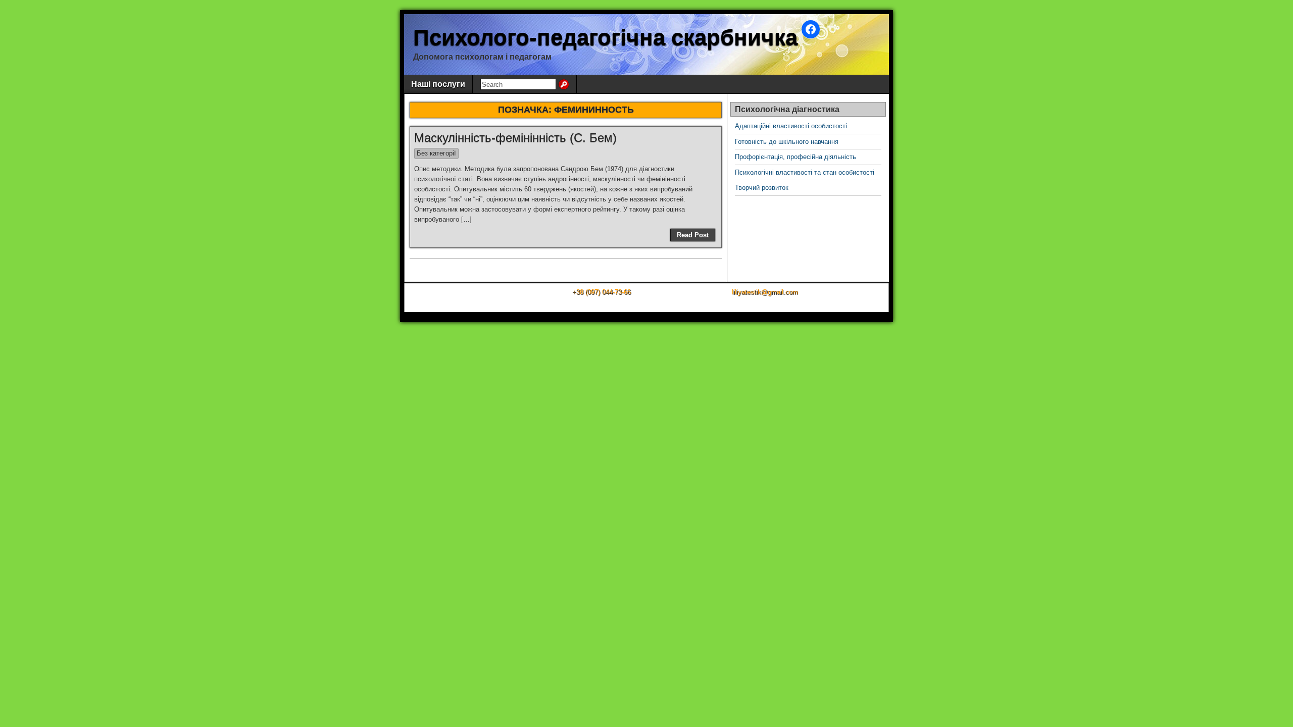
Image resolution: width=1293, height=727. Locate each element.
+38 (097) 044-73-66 (601, 292)
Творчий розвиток (761, 187)
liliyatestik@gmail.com (765, 292)
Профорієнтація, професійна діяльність (795, 157)
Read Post (693, 235)
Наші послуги (438, 84)
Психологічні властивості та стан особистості (804, 172)
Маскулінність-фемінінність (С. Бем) (515, 137)
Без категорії (436, 153)
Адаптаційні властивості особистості (791, 126)
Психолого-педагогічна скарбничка (605, 37)
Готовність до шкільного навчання (786, 141)
